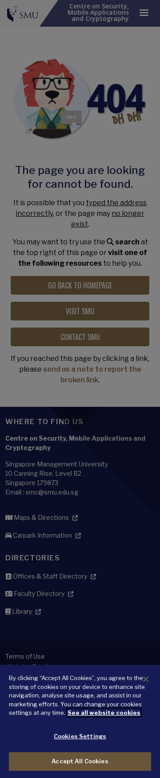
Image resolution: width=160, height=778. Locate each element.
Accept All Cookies (80, 761)
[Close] (146, 679)
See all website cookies (104, 712)
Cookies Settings (80, 736)
